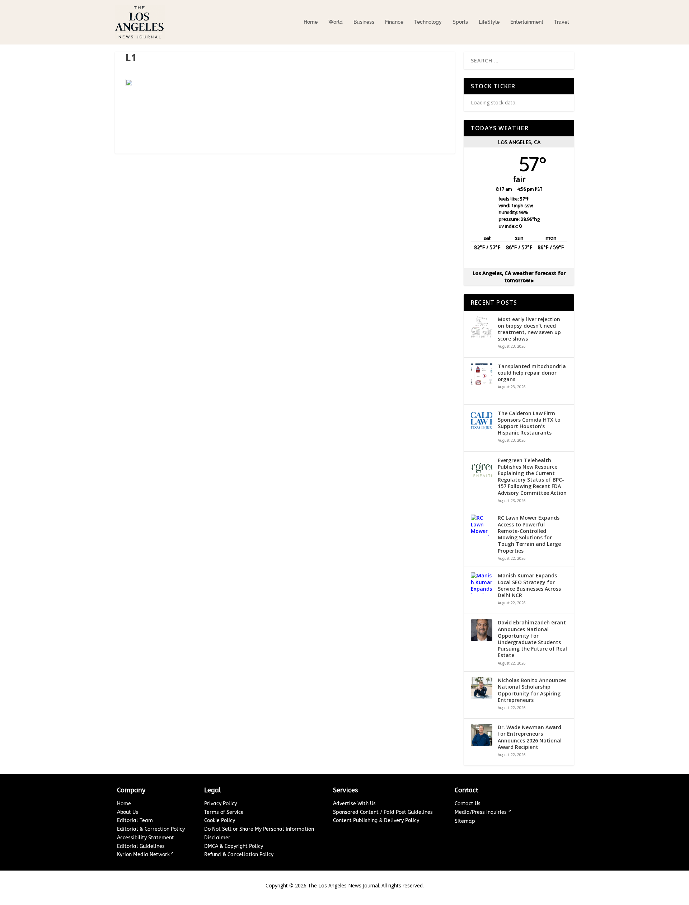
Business (363, 22)
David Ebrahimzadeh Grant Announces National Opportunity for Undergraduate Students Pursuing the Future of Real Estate (532, 638)
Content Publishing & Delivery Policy (376, 820)
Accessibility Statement (145, 838)
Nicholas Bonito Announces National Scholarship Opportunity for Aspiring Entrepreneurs (532, 690)
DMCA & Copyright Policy (233, 846)
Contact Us (468, 804)
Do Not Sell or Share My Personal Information (259, 829)
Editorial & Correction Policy (151, 829)
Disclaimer (217, 838)
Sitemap (465, 821)
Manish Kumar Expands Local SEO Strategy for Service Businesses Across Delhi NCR (529, 585)
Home (311, 22)
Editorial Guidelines (141, 846)
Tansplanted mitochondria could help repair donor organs (532, 373)
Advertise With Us (354, 804)
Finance (394, 22)
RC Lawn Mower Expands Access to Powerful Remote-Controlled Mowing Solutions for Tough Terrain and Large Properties (529, 534)
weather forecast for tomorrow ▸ (519, 276)
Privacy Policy (220, 804)
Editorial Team (135, 820)
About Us (127, 812)
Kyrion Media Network (143, 855)
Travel (561, 22)
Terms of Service (224, 812)
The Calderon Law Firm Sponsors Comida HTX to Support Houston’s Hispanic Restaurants (529, 423)
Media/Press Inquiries (481, 812)
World (335, 22)
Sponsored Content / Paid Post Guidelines (383, 812)
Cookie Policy (219, 820)
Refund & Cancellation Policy (238, 855)
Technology (428, 22)
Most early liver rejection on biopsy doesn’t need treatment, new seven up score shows (529, 329)
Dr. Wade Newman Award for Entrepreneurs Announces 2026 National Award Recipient (530, 737)
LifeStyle (489, 22)
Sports (460, 22)
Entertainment (526, 22)
